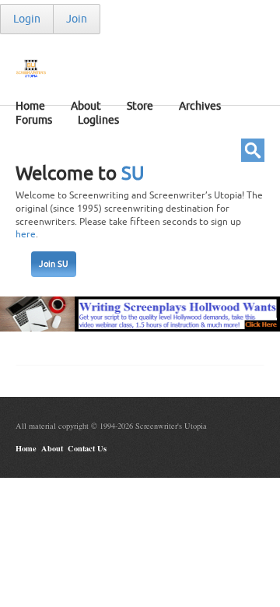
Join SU (53, 264)
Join (76, 19)
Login (26, 19)
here (26, 234)
